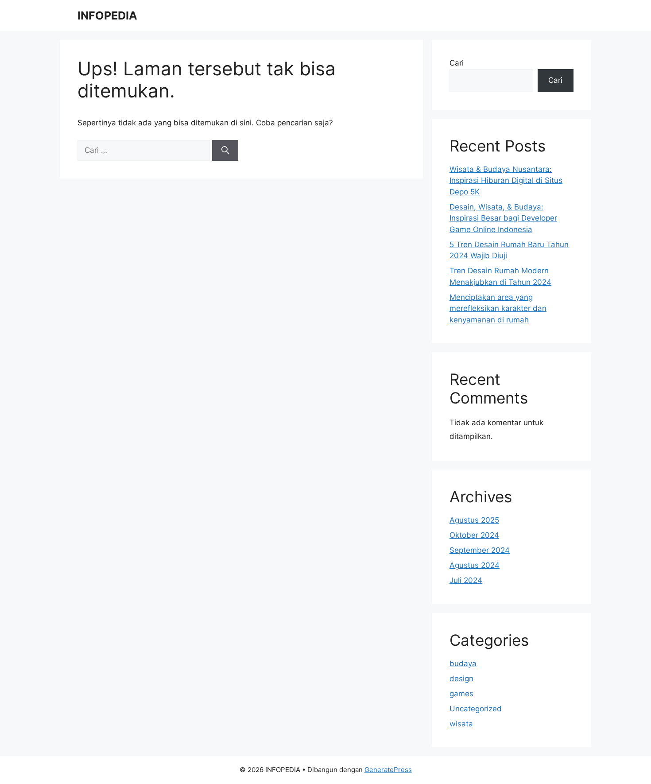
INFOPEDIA (107, 15)
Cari (457, 62)
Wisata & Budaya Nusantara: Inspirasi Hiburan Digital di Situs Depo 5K (506, 180)
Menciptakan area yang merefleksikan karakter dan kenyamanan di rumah (498, 308)
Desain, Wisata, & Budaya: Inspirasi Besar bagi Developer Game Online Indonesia (503, 218)
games (461, 693)
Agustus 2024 (475, 565)
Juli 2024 (466, 580)
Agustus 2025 (474, 520)
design (461, 678)
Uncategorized (476, 708)
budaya (463, 663)
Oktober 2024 (474, 535)
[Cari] (225, 150)
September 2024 (480, 550)
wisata (461, 723)
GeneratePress (388, 769)
